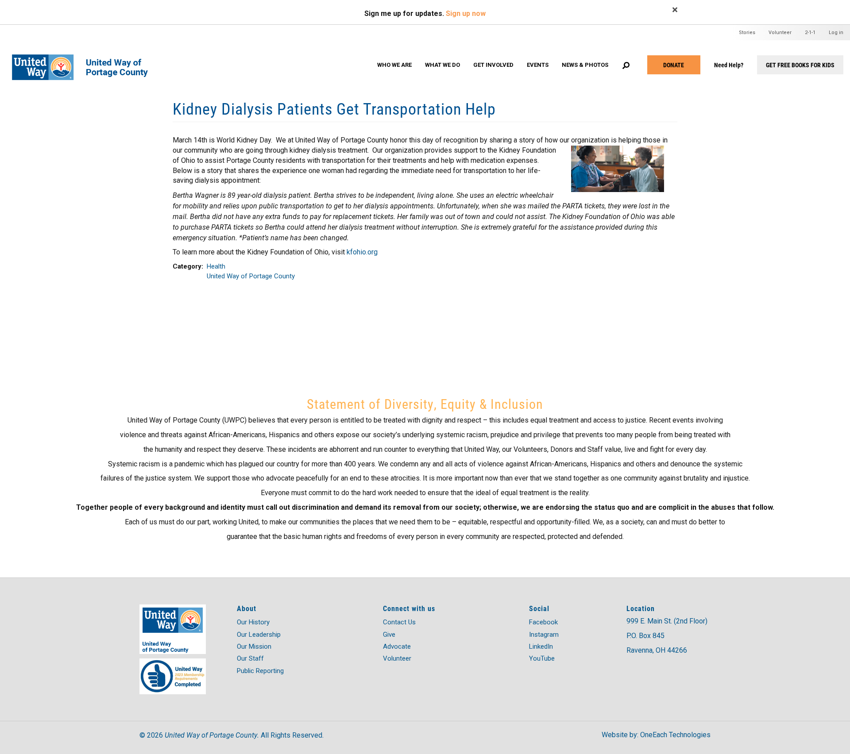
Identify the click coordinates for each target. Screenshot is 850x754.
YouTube (542, 658)
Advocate (397, 646)
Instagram (544, 635)
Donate (673, 65)
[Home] (85, 59)
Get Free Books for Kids (800, 65)
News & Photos (585, 65)
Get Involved (493, 65)
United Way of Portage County (251, 276)
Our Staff (250, 658)
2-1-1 (810, 32)
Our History (253, 622)
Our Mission (254, 646)
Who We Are (394, 65)
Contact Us (399, 622)
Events (538, 65)
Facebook (543, 622)
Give (389, 635)
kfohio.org (362, 252)
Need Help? (728, 65)
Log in (836, 32)
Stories (747, 32)
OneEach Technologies (675, 735)
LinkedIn (541, 646)
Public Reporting (260, 671)
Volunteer (780, 32)
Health (216, 266)
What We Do (442, 65)
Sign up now (466, 13)
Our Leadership (259, 635)
